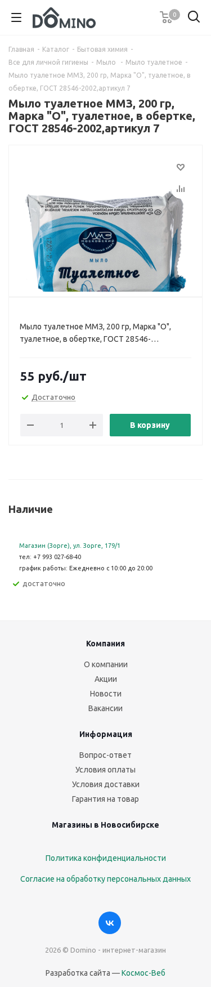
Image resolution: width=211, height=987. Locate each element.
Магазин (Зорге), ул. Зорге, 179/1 (69, 545)
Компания (105, 643)
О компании (106, 664)
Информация (105, 734)
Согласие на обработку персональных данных (105, 878)
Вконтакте (109, 923)
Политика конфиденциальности (106, 858)
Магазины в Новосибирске (105, 824)
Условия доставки (106, 784)
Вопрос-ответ (105, 755)
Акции (106, 679)
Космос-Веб (143, 972)
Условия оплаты (105, 769)
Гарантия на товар (105, 798)
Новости (106, 693)
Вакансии (105, 708)
